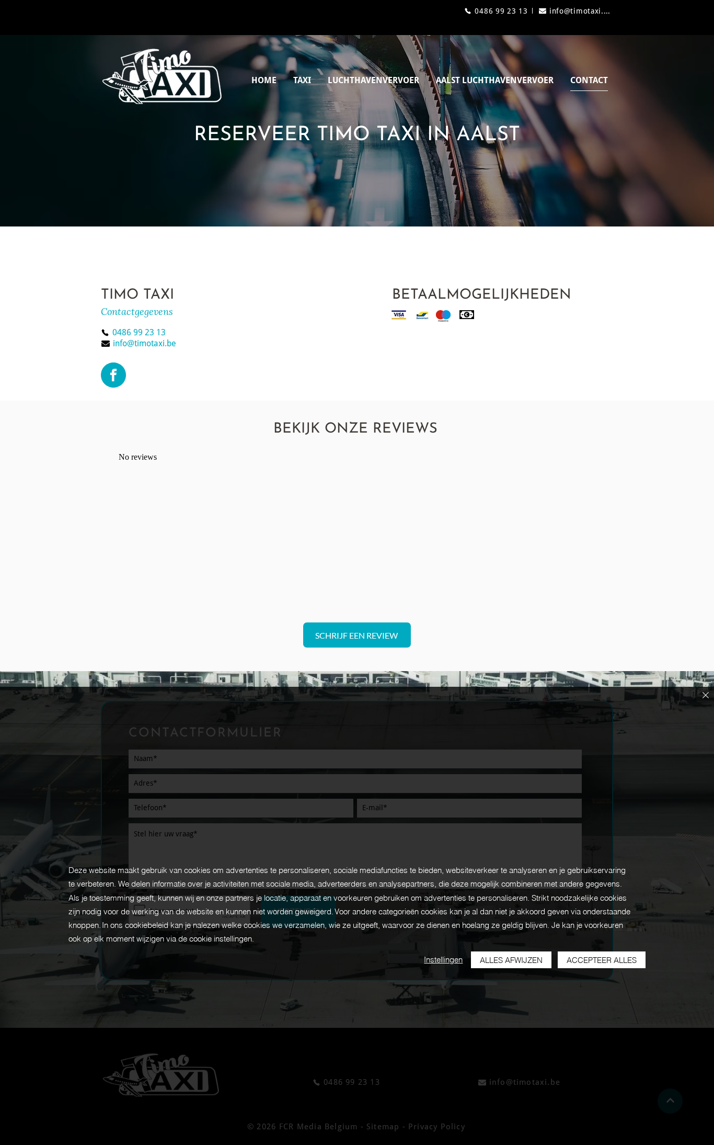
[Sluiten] (705, 696)
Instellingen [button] (443, 960)
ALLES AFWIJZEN (511, 960)
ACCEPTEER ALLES (602, 960)
